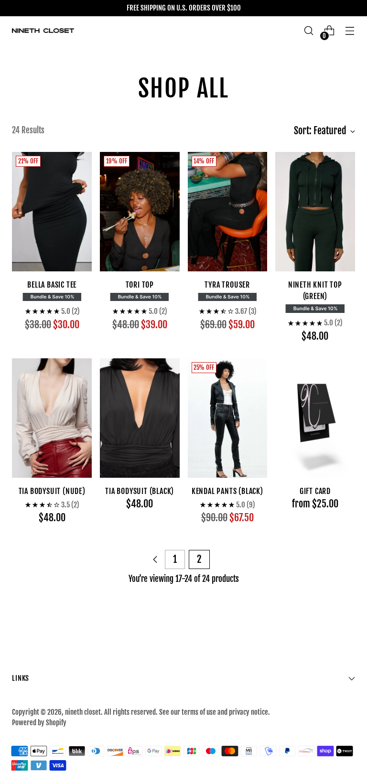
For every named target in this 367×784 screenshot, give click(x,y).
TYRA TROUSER (227, 285)
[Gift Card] (315, 418)
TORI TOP (140, 285)
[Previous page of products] (155, 559)
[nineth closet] (43, 30)
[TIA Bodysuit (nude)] (52, 418)
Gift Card (315, 491)
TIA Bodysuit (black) (139, 491)
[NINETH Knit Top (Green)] (315, 211)
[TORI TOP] (140, 211)
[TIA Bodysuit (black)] (140, 418)
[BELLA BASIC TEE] (52, 211)
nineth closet (83, 712)
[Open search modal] (309, 31)
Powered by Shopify (39, 722)
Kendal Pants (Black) (227, 491)
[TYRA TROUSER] (228, 211)
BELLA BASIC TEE (51, 285)
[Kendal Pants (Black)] (228, 418)
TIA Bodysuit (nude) (52, 491)
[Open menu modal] (350, 31)
